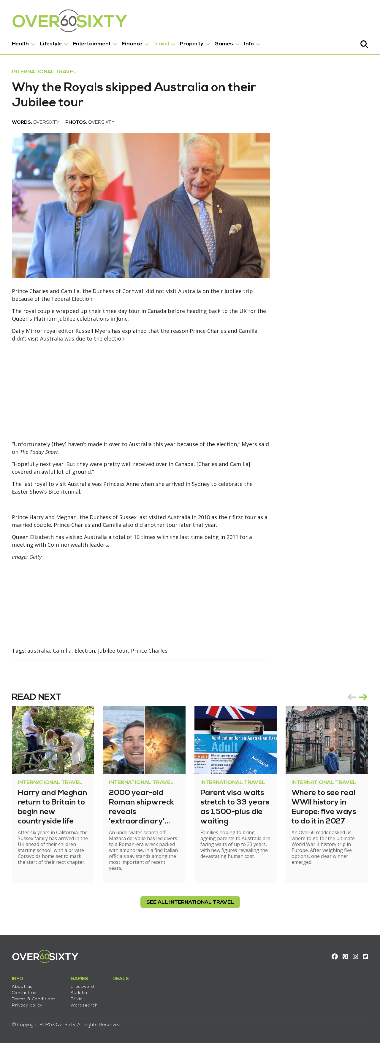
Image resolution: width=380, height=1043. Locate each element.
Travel (161, 44)
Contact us (24, 993)
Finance (132, 44)
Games (223, 44)
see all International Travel (190, 902)
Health (20, 44)
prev (351, 697)
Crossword (82, 987)
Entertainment (92, 44)
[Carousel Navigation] (357, 697)
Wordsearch (84, 1005)
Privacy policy (27, 1005)
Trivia (77, 999)
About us (22, 987)
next (363, 697)
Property (191, 44)
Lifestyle (51, 44)
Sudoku (79, 993)
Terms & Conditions (34, 999)
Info (249, 44)
